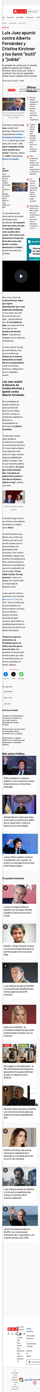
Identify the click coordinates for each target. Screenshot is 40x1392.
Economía (10, 17)
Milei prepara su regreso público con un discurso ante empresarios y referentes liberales (13, 741)
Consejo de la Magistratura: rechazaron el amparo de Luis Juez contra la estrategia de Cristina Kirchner (13, 720)
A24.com (20, 1327)
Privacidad (30, 1336)
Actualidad (19, 17)
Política (4, 23)
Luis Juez (7, 704)
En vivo (21, 11)
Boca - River (22, 23)
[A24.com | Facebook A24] (8, 1334)
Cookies (29, 1346)
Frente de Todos (12, 599)
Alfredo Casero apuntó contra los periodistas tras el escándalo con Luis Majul (13, 731)
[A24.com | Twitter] (12, 1334)
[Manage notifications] (35, 1382)
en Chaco (13, 137)
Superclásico (13, 23)
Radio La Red (32, 11)
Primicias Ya (30, 17)
